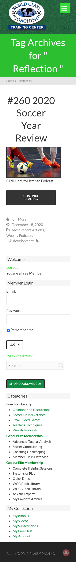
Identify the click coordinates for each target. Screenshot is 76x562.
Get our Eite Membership (24, 462)
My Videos (20, 521)
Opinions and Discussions (31, 410)
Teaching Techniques (27, 425)
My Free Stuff (22, 531)
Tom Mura (19, 219)
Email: (11, 291)
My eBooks (21, 516)
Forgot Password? (20, 355)
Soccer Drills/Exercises (29, 415)
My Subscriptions (25, 526)
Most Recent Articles (28, 230)
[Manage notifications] (66, 552)
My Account (21, 536)
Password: (14, 310)
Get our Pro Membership (24, 436)
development (23, 241)
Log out (12, 267)
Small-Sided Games (27, 420)
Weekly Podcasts (25, 430)
